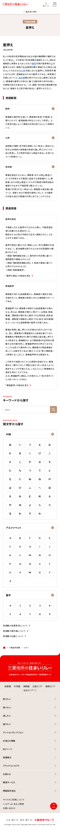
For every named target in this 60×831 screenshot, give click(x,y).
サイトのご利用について (14, 799)
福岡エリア (50, 686)
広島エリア (38, 686)
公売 (23, 70)
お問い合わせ (9, 808)
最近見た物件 (31, 11)
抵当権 (21, 77)
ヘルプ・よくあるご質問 (13, 804)
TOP (53, 807)
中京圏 (17, 686)
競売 (34, 63)
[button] (30, 434)
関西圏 (26, 686)
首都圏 (8, 686)
